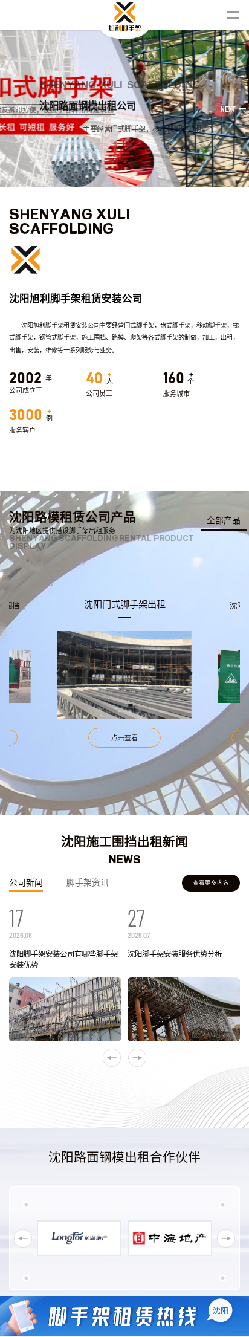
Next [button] (188, 673)
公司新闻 (26, 882)
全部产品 (224, 520)
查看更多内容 (211, 882)
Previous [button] (61, 673)
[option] (124, 673)
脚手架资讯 (87, 882)
